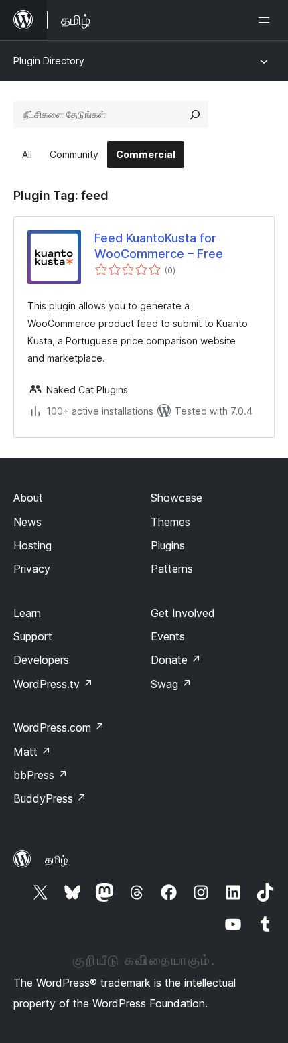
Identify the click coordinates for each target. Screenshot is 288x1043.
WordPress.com (58, 727)
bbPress (40, 775)
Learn (27, 613)
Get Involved (183, 613)
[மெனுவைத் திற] (266, 20)
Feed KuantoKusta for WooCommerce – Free (158, 246)
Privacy (31, 568)
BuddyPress (49, 798)
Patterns (172, 568)
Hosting (32, 545)
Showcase (176, 497)
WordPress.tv (53, 684)
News (27, 522)
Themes (170, 522)
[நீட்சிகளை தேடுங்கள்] (195, 114)
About (28, 497)
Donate (176, 660)
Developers (41, 660)
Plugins (168, 545)
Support (32, 636)
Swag (171, 684)
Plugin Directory (48, 60)
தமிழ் (56, 859)
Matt (32, 751)
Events (168, 636)
